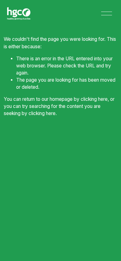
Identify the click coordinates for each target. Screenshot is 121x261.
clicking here (94, 99)
